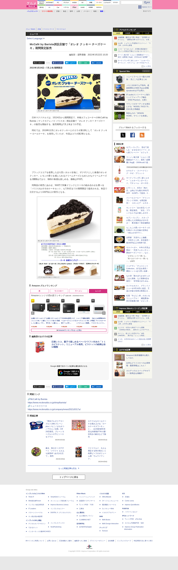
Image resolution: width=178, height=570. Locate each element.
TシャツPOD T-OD (86, 505)
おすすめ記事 (124, 350)
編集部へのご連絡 (80, 541)
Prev (33, 313)
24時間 (127, 33)
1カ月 (147, 33)
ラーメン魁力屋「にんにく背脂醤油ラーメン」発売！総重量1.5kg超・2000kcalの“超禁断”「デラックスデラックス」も (134, 57)
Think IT (31, 497)
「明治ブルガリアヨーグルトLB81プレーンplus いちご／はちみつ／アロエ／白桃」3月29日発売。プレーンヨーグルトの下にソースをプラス (55, 429)
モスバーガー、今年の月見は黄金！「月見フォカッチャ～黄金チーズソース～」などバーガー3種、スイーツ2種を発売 (138, 252)
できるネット (33, 527)
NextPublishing (56, 527)
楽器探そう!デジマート (87, 501)
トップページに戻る (68, 477)
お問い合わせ (51, 541)
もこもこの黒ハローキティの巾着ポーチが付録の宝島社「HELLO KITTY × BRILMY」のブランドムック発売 (138, 233)
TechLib (105, 531)
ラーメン (78, 291)
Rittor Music (81, 493)
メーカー (86, 11)
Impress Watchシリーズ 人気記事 (133, 308)
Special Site (124, 71)
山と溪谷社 (80, 512)
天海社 (127, 497)
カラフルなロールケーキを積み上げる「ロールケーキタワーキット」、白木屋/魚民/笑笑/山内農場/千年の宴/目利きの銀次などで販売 (97, 429)
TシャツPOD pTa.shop (133, 519)
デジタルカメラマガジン (37, 524)
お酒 (78, 11)
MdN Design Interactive (110, 524)
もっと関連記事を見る (67, 468)
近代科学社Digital (85, 527)
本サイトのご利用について (35, 541)
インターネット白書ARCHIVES (39, 531)
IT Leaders (32, 509)
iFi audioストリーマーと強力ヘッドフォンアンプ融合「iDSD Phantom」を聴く (138, 97)
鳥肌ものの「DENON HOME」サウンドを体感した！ (137, 115)
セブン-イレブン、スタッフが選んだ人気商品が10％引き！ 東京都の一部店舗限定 (138, 220)
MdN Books (106, 520)
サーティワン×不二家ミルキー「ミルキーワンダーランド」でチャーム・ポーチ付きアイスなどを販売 (134, 63)
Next (104, 313)
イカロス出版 (104, 493)
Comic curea (129, 501)
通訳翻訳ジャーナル (109, 505)
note (85, 63)
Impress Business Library (59, 505)
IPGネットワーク (128, 516)
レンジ (98, 291)
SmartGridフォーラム (58, 497)
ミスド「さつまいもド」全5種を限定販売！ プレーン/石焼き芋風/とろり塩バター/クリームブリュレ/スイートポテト (134, 51)
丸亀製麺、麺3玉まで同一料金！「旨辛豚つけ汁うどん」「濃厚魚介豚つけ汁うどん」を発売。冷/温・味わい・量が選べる (134, 39)
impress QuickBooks (132, 505)
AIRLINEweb (106, 497)
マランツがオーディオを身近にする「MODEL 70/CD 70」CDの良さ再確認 (138, 106)
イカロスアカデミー (109, 512)
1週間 (138, 33)
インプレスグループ (124, 541)
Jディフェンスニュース (110, 501)
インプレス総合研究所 (36, 505)
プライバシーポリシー (97, 541)
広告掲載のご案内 (65, 541)
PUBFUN (125, 509)
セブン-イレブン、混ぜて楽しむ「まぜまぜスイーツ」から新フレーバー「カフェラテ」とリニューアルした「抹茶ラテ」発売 (138, 152)
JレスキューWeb (108, 509)
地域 (94, 11)
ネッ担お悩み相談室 (35, 516)
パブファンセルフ (131, 512)
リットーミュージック (87, 497)
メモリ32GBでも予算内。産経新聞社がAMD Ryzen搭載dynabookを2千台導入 (137, 88)
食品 (64, 11)
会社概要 (111, 541)
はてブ (72, 63)
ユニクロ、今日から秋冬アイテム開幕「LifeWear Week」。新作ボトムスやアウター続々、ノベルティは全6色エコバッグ (134, 330)
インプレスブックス (58, 523)
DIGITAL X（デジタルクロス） (61, 512)
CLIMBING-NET (84, 520)
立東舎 (81, 509)
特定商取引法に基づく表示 (143, 541)
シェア (59, 63)
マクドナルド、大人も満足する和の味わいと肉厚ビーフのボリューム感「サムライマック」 (97, 453)
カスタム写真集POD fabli (134, 523)
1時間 (118, 33)
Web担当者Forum (34, 501)
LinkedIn (98, 63)
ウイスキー (59, 291)
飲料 (71, 11)
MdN (101, 516)
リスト (48, 63)
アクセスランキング (127, 30)
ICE (123, 493)
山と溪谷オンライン (86, 516)
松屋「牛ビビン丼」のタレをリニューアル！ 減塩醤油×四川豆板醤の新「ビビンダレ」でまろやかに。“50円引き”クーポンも (138, 301)
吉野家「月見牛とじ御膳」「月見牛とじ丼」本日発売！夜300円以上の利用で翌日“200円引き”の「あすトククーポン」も (138, 242)
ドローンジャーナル (35, 512)
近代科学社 (80, 524)
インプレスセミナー (58, 509)
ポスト (40, 63)
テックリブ (103, 527)
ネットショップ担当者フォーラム (62, 501)
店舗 (57, 11)
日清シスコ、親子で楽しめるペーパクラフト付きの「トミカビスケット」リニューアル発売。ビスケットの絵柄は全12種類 (78, 344)
